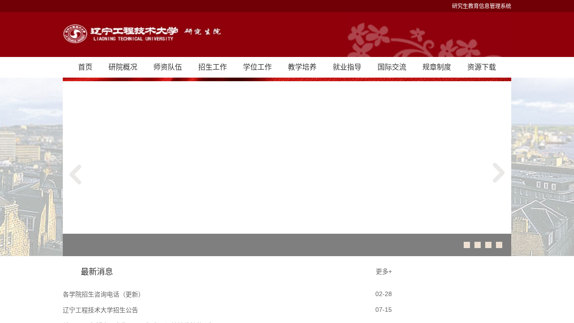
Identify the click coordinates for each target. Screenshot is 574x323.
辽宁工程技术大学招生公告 (100, 310)
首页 (85, 67)
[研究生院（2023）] (287, 34)
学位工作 (257, 67)
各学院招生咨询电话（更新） (103, 294)
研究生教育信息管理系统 (481, 6)
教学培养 (302, 67)
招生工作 (212, 67)
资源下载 (481, 67)
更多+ (384, 271)
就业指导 (347, 67)
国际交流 (392, 67)
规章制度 (436, 67)
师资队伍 (167, 67)
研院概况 (123, 67)
